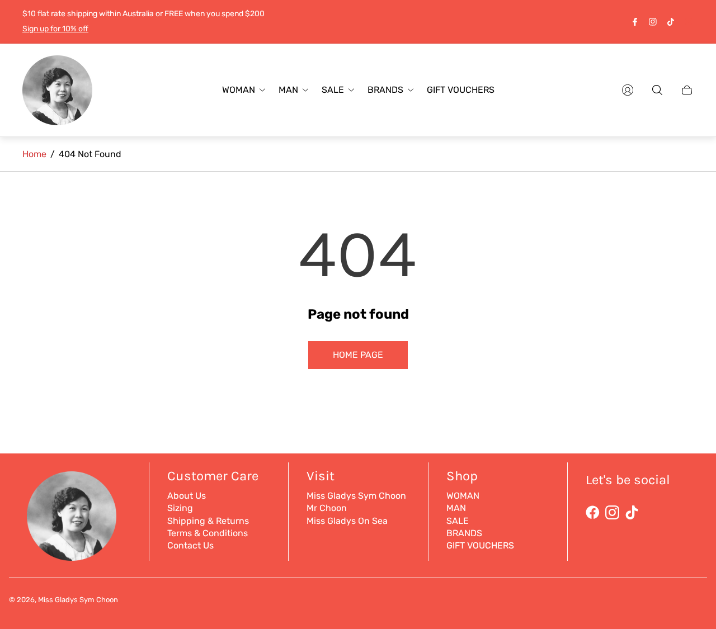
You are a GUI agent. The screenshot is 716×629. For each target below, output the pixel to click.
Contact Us (190, 545)
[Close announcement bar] (688, 22)
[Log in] (627, 90)
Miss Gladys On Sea (347, 521)
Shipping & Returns (208, 521)
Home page (358, 354)
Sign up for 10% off (55, 29)
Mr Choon (327, 508)
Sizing (180, 508)
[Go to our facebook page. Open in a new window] (635, 22)
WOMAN (462, 495)
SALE (457, 521)
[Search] (657, 90)
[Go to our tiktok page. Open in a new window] (671, 22)
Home (34, 154)
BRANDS (464, 533)
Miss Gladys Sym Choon (356, 495)
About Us (186, 495)
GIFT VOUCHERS (480, 545)
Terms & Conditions (207, 533)
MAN (456, 508)
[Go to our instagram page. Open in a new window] (653, 22)
